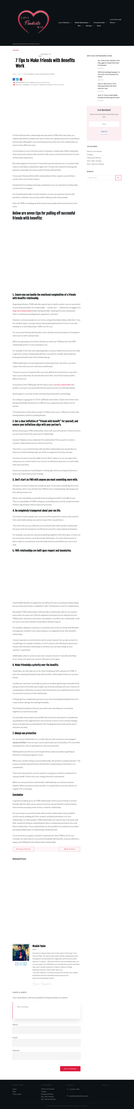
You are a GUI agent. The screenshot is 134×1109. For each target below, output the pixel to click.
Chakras (90, 154)
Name (16, 1024)
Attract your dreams (94, 151)
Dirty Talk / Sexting (94, 161)
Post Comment (70, 1069)
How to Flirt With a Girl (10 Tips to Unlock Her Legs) (47, 908)
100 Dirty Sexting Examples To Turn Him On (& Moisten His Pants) (109, 74)
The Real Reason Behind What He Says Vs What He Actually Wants (47, 890)
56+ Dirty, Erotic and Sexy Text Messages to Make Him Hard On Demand (109, 62)
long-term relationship (22, 311)
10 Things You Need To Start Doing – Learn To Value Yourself (47, 926)
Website (16, 1050)
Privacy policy (17, 1094)
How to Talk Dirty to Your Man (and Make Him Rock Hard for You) (107, 86)
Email (15, 1037)
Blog (14, 1091)
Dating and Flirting (94, 158)
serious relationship (62, 384)
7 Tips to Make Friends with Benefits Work (47, 872)
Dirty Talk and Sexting (95, 164)
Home (15, 1089)
